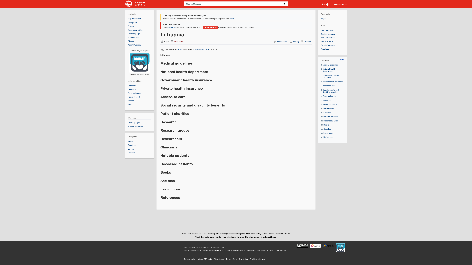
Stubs (130, 141)
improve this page (201, 49)
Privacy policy (190, 259)
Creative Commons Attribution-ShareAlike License (223, 250)
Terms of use (231, 259)
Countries (132, 145)
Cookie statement (258, 259)
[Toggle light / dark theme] (323, 4)
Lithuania (131, 152)
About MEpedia (205, 259)
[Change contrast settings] (327, 4)
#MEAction (172, 27)
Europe (131, 149)
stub (180, 49)
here (232, 18)
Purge (323, 18)
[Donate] (139, 61)
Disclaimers (219, 259)
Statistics (243, 259)
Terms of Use (274, 250)
